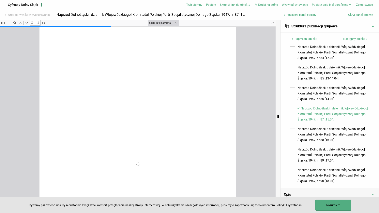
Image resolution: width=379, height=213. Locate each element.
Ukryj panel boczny (360, 15)
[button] (329, 26)
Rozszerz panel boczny (301, 15)
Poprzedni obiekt (306, 39)
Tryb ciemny (194, 5)
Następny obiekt (354, 39)
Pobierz (211, 5)
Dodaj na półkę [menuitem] (268, 5)
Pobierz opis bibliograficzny (330, 5)
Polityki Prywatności (289, 205)
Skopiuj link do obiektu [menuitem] (235, 5)
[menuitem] (333, 52)
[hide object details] (278, 116)
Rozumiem (333, 205)
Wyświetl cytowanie (295, 5)
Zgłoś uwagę (364, 5)
